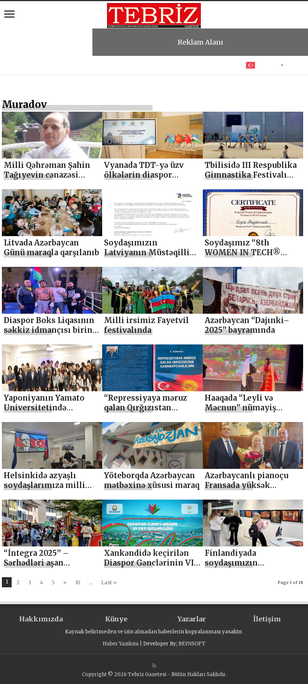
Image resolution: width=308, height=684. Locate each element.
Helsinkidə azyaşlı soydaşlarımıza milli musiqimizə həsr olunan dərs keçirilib (51, 490)
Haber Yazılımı (121, 644)
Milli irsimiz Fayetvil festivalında (146, 325)
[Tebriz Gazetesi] (154, 14)
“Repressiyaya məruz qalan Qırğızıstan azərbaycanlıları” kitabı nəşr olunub (150, 412)
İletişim (267, 619)
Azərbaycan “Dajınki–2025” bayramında (247, 325)
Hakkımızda (41, 619)
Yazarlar (191, 619)
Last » (108, 582)
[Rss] (154, 665)
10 (77, 582)
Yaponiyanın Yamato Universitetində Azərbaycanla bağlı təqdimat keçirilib (44, 412)
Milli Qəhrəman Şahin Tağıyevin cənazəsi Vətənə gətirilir (47, 174)
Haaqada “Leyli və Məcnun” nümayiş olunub (240, 407)
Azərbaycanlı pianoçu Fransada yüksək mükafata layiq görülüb (250, 485)
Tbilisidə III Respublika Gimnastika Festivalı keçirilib (251, 174)
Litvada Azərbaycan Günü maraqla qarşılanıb (51, 247)
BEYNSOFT (191, 644)
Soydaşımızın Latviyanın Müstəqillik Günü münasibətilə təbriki (149, 257)
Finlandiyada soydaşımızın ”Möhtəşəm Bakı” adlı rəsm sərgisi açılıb (248, 567)
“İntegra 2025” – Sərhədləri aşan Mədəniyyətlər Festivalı (51, 562)
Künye (116, 619)
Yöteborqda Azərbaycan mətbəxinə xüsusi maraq (151, 480)
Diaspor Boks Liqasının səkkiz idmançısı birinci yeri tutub (52, 330)
